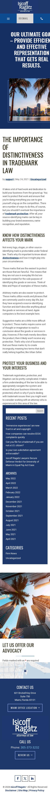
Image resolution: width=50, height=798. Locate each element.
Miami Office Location (24, 707)
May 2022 (11, 478)
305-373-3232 (30, 747)
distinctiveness (11, 258)
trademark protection (16, 213)
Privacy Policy (37, 790)
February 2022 (13, 492)
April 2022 (11, 483)
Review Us (24, 755)
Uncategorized (38, 179)
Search (40, 411)
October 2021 (13, 511)
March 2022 (12, 487)
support (10, 179)
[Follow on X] (25, 778)
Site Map (23, 790)
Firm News (11, 553)
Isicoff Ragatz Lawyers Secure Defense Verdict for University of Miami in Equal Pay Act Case (22, 461)
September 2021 (14, 515)
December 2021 (14, 501)
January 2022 (12, 497)
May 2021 (11, 534)
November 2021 (14, 506)
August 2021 (12, 520)
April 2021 (11, 539)
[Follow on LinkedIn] (32, 778)
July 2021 (11, 525)
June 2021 (11, 529)
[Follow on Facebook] (18, 778)
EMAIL (25, 18)
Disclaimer (11, 790)
